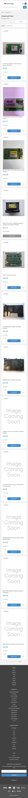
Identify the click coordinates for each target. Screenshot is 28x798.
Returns (14, 672)
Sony (14, 734)
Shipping (14, 682)
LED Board (14, 698)
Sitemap (14, 684)
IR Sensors (14, 694)
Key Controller (14, 696)
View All (14, 748)
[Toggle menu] (2, 3)
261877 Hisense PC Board (9, 275)
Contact (14, 678)
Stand (14, 704)
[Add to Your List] (23, 77)
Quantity (4, 75)
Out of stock (12, 236)
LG (14, 730)
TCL (14, 736)
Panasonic (14, 742)
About (14, 670)
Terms (14, 674)
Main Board (14, 716)
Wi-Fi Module (14, 706)
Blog (14, 680)
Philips (14, 746)
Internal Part (14, 712)
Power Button (14, 702)
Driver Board (14, 710)
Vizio (14, 732)
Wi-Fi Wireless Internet (14, 708)
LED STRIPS (14, 714)
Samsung (14, 728)
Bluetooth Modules (14, 692)
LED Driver (14, 700)
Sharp (14, 740)
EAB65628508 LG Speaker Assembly (12, 380)
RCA (14, 744)
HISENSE (14, 738)
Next (20, 661)
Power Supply (14, 718)
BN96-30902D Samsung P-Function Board (13, 644)
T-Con (14, 720)
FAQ (14, 676)
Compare (20, 21)
